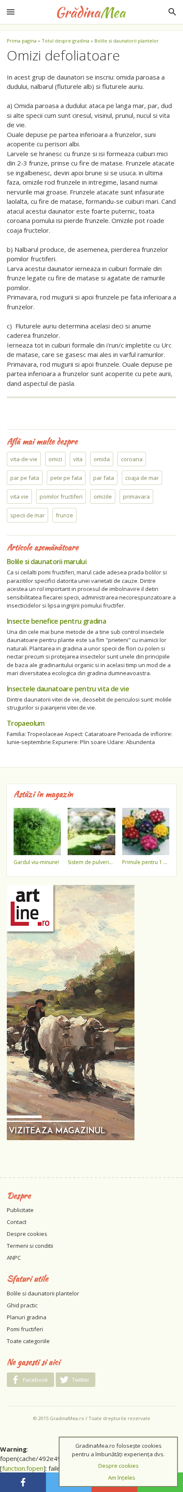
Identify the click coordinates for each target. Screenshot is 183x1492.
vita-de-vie (23, 459)
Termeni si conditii (30, 1246)
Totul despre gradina (65, 40)
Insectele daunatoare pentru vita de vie (68, 688)
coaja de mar (142, 478)
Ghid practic (22, 1305)
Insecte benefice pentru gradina (56, 621)
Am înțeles (121, 1477)
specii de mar (27, 515)
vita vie (19, 496)
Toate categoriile (28, 1341)
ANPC (14, 1257)
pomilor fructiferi (61, 496)
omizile (103, 496)
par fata (103, 478)
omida (102, 459)
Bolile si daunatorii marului (46, 561)
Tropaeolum (26, 723)
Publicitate (20, 1210)
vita (78, 459)
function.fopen (22, 1468)
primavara (136, 496)
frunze (64, 515)
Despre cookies (27, 1234)
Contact (16, 1222)
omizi (55, 459)
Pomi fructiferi (25, 1329)
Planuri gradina (26, 1317)
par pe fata (24, 478)
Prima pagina (22, 40)
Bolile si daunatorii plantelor (126, 40)
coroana (132, 459)
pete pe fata (66, 478)
